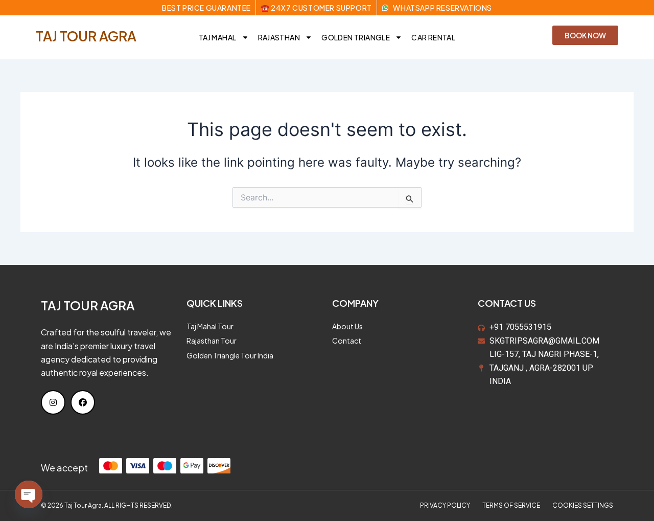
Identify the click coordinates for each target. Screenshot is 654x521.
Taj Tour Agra (86, 36)
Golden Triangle (355, 37)
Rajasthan (279, 37)
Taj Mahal (218, 37)
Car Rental (433, 37)
